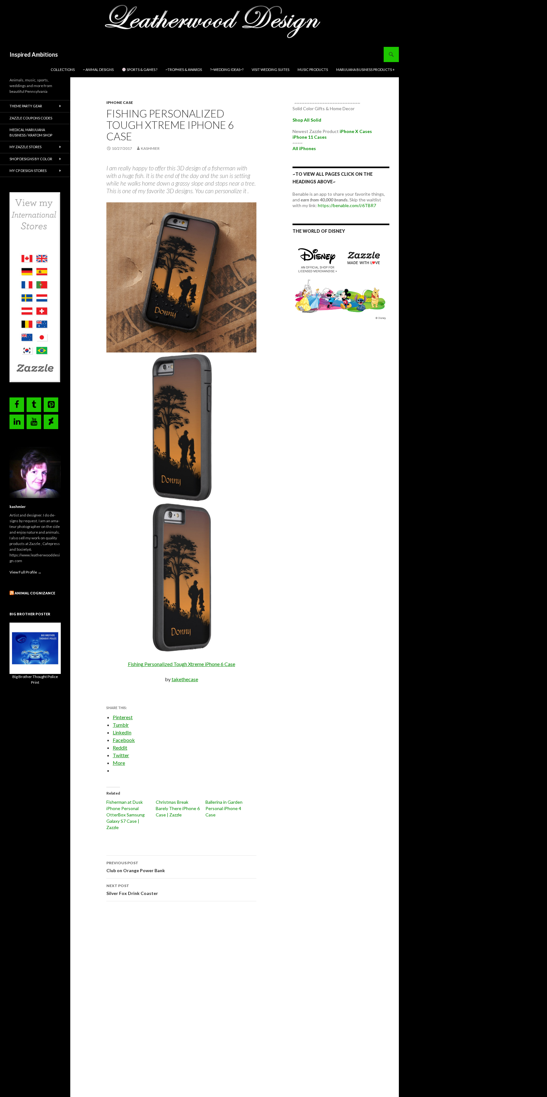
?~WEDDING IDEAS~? (226, 69)
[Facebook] (16, 404)
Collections (63, 69)
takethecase (185, 679)
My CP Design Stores (28, 170)
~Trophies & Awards (184, 69)
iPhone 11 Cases (309, 137)
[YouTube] (34, 422)
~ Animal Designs (98, 69)
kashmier (150, 148)
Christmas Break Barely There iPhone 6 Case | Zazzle (178, 808)
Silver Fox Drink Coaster (132, 889)
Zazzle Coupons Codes (30, 118)
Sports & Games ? (141, 69)
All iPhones (304, 148)
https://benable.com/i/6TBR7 (347, 205)
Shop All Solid (306, 120)
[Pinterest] (51, 404)
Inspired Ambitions (33, 54)
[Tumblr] (34, 404)
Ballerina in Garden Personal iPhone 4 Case (223, 808)
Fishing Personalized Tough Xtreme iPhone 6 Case (181, 664)
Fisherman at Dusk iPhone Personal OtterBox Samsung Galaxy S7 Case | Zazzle (125, 814)
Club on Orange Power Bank (135, 866)
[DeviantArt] (51, 422)
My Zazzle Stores (25, 147)
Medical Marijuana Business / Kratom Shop (30, 132)
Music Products (313, 69)
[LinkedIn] (16, 422)
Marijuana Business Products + (365, 69)
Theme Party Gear (25, 106)
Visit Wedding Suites (270, 69)
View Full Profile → (25, 572)
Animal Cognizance (35, 593)
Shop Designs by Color (30, 159)
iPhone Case (119, 102)
